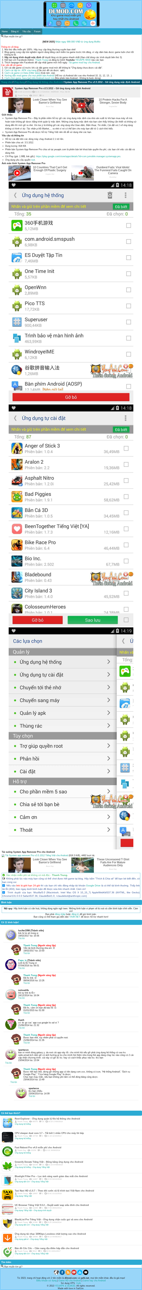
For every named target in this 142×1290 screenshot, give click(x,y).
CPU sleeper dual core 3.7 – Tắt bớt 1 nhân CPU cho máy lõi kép (49, 1133)
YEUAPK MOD (83, 60)
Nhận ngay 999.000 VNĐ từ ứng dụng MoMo (77, 41)
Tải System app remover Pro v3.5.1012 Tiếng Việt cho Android (36, 855)
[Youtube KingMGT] (74, 1274)
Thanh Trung (41, 60)
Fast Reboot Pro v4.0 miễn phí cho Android (38, 1147)
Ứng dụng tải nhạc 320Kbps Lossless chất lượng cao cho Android (50, 1234)
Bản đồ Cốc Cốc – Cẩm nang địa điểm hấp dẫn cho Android (47, 1248)
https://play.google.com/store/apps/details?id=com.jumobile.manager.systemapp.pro (78, 156)
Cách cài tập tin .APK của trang (20, 70)
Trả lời (21, 938)
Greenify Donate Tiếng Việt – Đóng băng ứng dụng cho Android (49, 1162)
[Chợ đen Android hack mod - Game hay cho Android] (56, 1274)
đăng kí (75, 914)
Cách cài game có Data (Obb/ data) (22, 73)
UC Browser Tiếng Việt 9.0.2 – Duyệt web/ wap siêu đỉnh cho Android (52, 1205)
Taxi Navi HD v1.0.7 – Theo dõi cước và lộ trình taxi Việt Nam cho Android (54, 1190)
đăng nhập (60, 914)
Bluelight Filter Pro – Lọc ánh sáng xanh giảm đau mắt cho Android (51, 1176)
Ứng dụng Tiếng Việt (41, 1167)
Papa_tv (22, 960)
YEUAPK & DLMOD (65, 1285)
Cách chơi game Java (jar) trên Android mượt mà (29, 78)
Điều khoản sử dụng (46, 1280)
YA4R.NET (74, 917)
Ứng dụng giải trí (22, 1239)
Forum (37, 31)
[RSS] (68, 1274)
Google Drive (93, 885)
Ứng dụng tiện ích (22, 1182)
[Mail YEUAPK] (85, 1274)
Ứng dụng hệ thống (23, 1124)
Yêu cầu (26, 31)
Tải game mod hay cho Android (84, 62)
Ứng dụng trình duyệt (42, 1210)
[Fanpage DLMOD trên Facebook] (62, 1274)
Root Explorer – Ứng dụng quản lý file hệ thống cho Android (47, 1118)
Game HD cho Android (70, 1280)
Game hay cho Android (94, 1280)
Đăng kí (15, 31)
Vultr (78, 1283)
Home (5, 31)
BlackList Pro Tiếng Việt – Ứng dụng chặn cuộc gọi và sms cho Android (53, 1219)
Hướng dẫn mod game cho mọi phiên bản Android (29, 75)
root (33, 160)
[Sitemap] (79, 1274)
